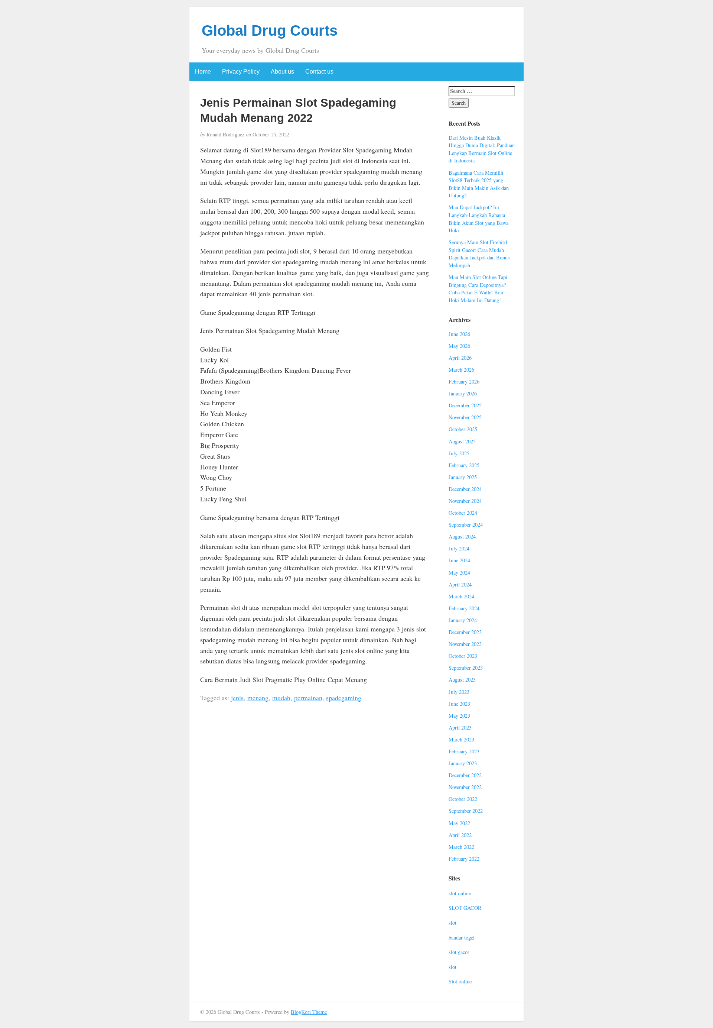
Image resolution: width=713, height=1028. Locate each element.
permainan (308, 697)
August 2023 (462, 679)
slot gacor (459, 952)
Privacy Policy (241, 71)
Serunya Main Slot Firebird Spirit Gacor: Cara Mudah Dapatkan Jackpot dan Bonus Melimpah (479, 254)
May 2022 (459, 823)
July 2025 (459, 453)
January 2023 (463, 763)
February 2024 (464, 608)
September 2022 (466, 810)
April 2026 (460, 357)
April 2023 (460, 727)
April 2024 (460, 584)
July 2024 (459, 548)
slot (452, 922)
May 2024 (459, 572)
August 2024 (462, 536)
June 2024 (459, 560)
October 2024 (463, 512)
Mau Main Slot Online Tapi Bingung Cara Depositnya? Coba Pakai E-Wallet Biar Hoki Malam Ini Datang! (478, 289)
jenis (237, 697)
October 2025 (463, 429)
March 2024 (461, 596)
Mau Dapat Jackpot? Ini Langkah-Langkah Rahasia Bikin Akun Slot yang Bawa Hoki (478, 219)
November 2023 (465, 643)
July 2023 (459, 691)
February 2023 (464, 751)
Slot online (460, 981)
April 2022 (460, 834)
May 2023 (459, 715)
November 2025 (465, 417)
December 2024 (465, 488)
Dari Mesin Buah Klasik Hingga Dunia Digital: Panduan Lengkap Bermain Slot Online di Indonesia (482, 149)
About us (282, 71)
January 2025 (463, 477)
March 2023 (461, 739)
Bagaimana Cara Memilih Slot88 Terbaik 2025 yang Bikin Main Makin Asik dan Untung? (479, 184)
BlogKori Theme (309, 1011)
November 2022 (465, 787)
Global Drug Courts (270, 30)
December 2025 (465, 405)
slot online (460, 893)
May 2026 (459, 345)
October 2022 (463, 798)
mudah (281, 697)
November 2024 (465, 500)
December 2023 (465, 632)
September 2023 (466, 667)
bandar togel (462, 937)
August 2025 (462, 441)
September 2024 (466, 524)
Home (203, 71)
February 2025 (464, 465)
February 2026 (464, 381)
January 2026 (463, 393)
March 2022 (461, 846)
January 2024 (463, 620)
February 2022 (464, 858)
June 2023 (459, 703)
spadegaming (343, 697)
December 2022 (465, 775)
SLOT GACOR (465, 907)
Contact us (319, 71)
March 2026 (461, 369)
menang (257, 697)
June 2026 (459, 333)
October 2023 (463, 655)
